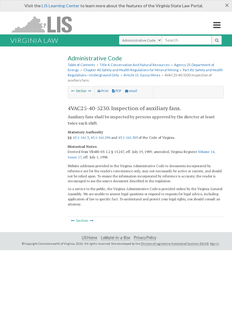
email (132, 91)
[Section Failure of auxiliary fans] (89, 91)
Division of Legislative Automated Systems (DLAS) (175, 243)
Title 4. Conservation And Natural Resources (135, 65)
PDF (118, 91)
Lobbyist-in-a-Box (115, 237)
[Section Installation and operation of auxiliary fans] (73, 91)
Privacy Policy (145, 237)
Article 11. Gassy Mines (142, 75)
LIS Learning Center (60, 5)
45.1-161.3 (81, 137)
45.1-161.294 (100, 137)
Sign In (214, 243)
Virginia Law (34, 40)
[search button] (217, 40)
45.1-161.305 (128, 137)
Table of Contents (81, 65)
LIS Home (89, 237)
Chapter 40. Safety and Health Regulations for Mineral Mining (131, 70)
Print (104, 91)
